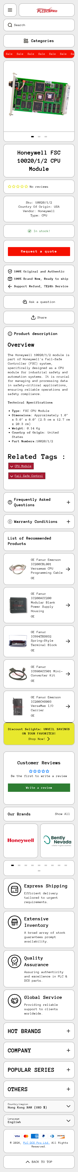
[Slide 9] (65, 865)
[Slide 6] (46, 865)
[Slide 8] (59, 865)
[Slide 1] (32, 136)
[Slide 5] (39, 865)
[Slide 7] (52, 865)
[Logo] (47, 10)
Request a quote (39, 251)
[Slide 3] (46, 136)
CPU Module (23, 466)
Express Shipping (46, 885)
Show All (62, 814)
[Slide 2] (39, 136)
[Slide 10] (39, 870)
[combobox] (39, 25)
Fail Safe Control (29, 475)
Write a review (39, 787)
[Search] (7, 25)
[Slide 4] (32, 865)
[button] (18, 186)
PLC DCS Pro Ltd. (36, 1142)
